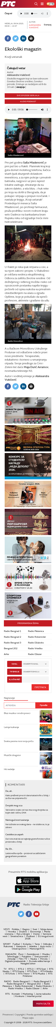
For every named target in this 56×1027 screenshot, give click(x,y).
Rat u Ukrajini (23, 934)
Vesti (6, 929)
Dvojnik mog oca (13, 805)
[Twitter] (15, 38)
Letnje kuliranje (11, 727)
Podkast (30, 936)
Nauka (33, 958)
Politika (15, 929)
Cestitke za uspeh (14, 834)
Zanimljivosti (33, 954)
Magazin (10, 954)
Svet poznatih (41, 956)
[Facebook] (8, 38)
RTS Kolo (10, 973)
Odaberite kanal (30, 664)
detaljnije (20, 87)
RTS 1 (12, 969)
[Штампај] (31, 38)
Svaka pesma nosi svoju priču (18, 741)
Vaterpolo (21, 946)
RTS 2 (21, 969)
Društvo (23, 931)
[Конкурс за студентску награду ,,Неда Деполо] (28, 466)
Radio (7, 981)
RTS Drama (18, 971)
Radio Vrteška (35, 648)
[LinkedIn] (23, 38)
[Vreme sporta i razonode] (28, 577)
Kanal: (14, 664)
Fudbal (16, 944)
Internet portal (34, 996)
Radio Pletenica (36, 631)
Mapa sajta (43, 1003)
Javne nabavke (43, 993)
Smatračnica (16, 936)
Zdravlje (11, 958)
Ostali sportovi (19, 948)
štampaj (47, 24)
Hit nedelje (9, 769)
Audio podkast (28, 101)
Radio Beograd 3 (12, 642)
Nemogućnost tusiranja (17, 820)
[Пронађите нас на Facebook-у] (29, 914)
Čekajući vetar (16, 68)
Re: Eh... (9, 849)
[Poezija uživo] (28, 494)
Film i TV (23, 958)
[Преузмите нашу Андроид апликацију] (28, 889)
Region (26, 929)
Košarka (27, 944)
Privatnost (7, 1014)
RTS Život (32, 971)
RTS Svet (41, 969)
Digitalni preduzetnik (15, 961)
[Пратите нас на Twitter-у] (21, 914)
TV (5, 969)
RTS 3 (30, 969)
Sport (7, 944)
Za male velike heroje (39, 961)
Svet (35, 929)
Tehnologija (13, 956)
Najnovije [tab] (9, 698)
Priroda (44, 958)
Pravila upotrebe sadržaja (39, 1014)
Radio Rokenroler (37, 636)
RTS (7, 993)
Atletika (33, 946)
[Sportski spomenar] (28, 605)
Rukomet (8, 946)
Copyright (20, 1014)
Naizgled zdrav (28, 963)
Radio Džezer (35, 654)
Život (20, 954)
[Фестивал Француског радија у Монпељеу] (28, 438)
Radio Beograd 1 (12, 631)
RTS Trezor (24, 973)
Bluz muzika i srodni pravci (17, 713)
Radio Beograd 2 (12, 636)
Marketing (28, 993)
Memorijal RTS (37, 948)
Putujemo (26, 956)
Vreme (36, 934)
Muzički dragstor (12, 755)
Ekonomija (35, 931)
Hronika (12, 931)
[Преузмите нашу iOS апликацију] (28, 880)
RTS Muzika (39, 973)
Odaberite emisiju (31, 672)
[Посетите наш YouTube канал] (36, 914)
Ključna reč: (14, 679)
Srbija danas (46, 929)
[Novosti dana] (28, 410)
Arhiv (6, 654)
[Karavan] (28, 522)
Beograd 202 (10, 648)
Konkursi (19, 996)
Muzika (46, 954)
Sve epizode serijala (28, 95)
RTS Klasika (46, 971)
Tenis (37, 944)
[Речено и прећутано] (28, 550)
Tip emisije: (14, 672)
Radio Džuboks (36, 642)
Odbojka (47, 944)
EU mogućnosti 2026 (39, 937)
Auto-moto (45, 946)
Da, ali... (9, 791)
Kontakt (16, 993)
